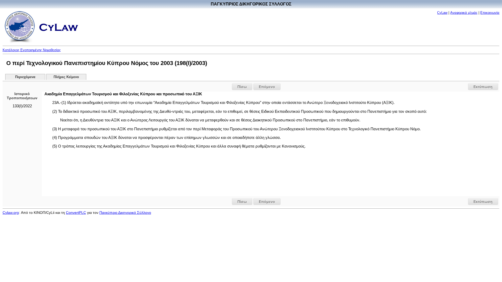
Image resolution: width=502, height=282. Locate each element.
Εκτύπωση (483, 87)
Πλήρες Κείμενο (66, 77)
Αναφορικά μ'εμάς (463, 13)
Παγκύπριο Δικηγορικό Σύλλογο (125, 212)
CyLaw (442, 13)
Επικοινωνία (489, 13)
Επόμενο (267, 87)
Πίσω (242, 87)
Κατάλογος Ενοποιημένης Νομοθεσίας (32, 50)
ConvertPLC (76, 212)
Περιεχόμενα (25, 77)
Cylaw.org (11, 212)
